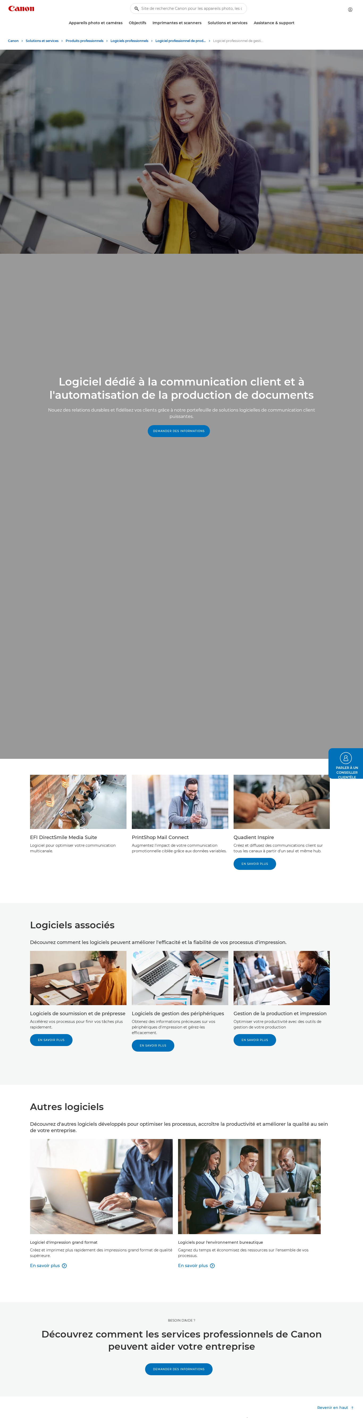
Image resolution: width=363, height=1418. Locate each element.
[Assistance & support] (296, 23)
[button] (345, 763)
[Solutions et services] (249, 23)
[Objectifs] (148, 23)
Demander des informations (179, 431)
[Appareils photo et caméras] (125, 23)
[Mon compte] (350, 9)
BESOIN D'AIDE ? (181, 1320)
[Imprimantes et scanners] (203, 23)
